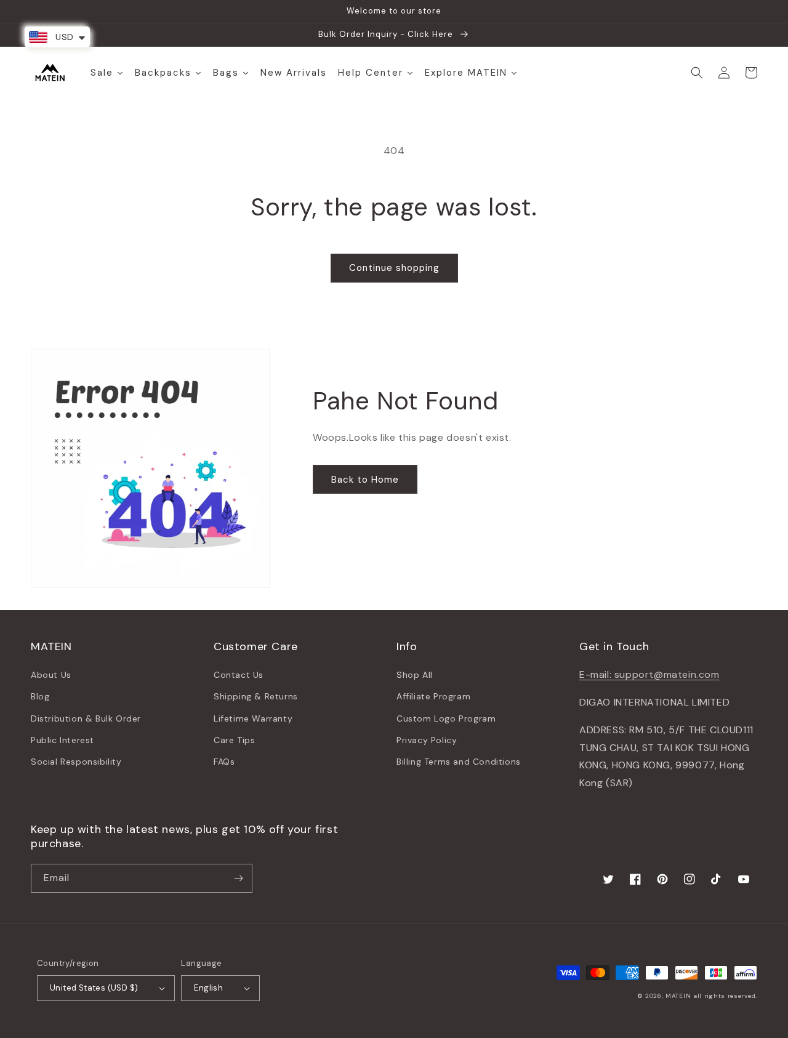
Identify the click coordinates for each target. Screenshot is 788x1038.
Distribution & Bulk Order (86, 718)
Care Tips (234, 740)
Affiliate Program (433, 696)
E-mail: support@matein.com (649, 674)
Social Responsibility (76, 761)
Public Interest (62, 740)
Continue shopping (394, 268)
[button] (696, 72)
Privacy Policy (426, 740)
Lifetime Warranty (253, 718)
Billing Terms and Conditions (458, 761)
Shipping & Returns (256, 696)
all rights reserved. (725, 996)
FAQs (224, 761)
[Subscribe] (238, 878)
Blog (40, 696)
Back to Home (365, 479)
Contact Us (238, 674)
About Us (51, 674)
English (208, 988)
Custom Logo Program (446, 718)
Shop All (414, 674)
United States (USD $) (94, 988)
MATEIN (678, 996)
